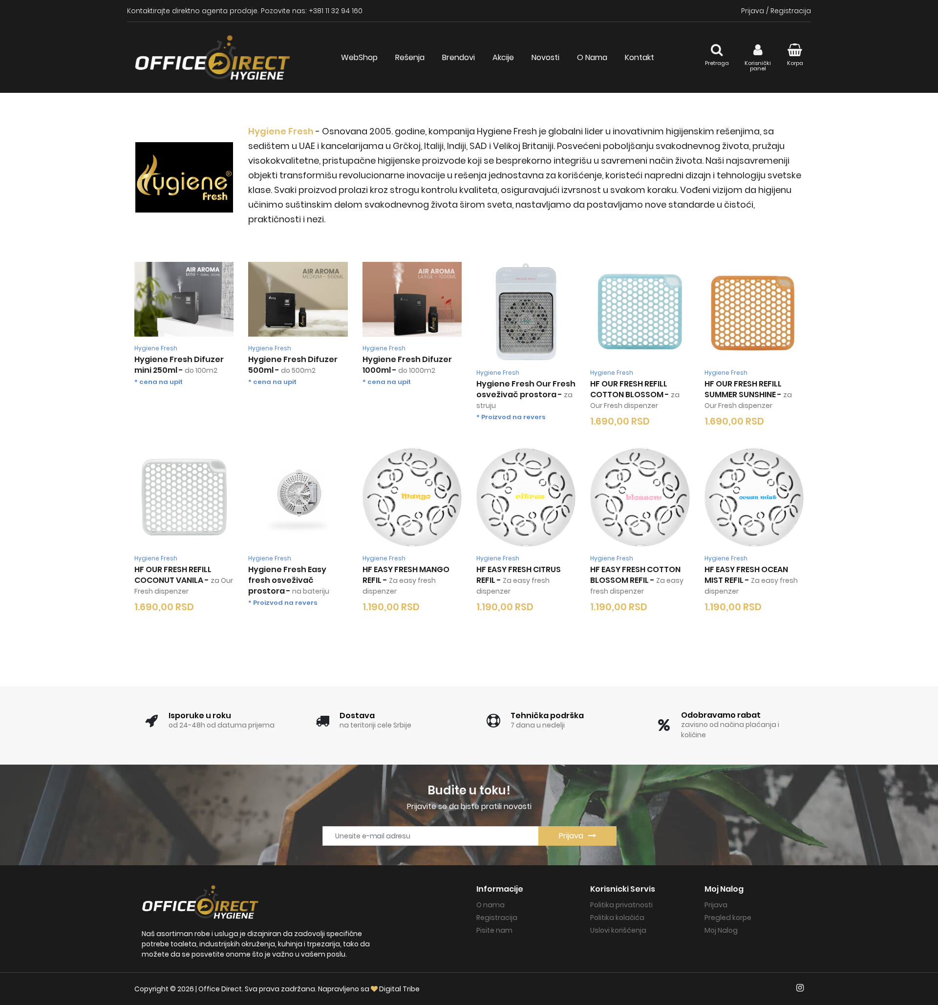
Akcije (503, 57)
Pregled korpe (727, 917)
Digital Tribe (399, 989)
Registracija (790, 11)
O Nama (592, 57)
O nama (490, 905)
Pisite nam (494, 930)
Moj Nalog (721, 930)
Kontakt (639, 57)
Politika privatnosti (621, 905)
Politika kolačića (617, 917)
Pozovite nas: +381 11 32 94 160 (311, 11)
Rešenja (410, 57)
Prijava (752, 11)
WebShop (359, 57)
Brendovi (458, 57)
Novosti (545, 57)
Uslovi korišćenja (618, 930)
